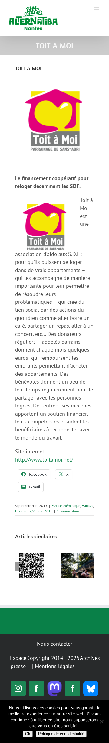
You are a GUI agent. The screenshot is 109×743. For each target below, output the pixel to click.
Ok (27, 734)
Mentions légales (55, 666)
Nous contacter (54, 643)
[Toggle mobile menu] (97, 9)
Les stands (23, 511)
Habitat (87, 505)
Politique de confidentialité (61, 734)
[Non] (101, 722)
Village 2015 (42, 511)
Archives (90, 657)
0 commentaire (68, 511)
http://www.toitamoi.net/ (44, 459)
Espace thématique (65, 505)
